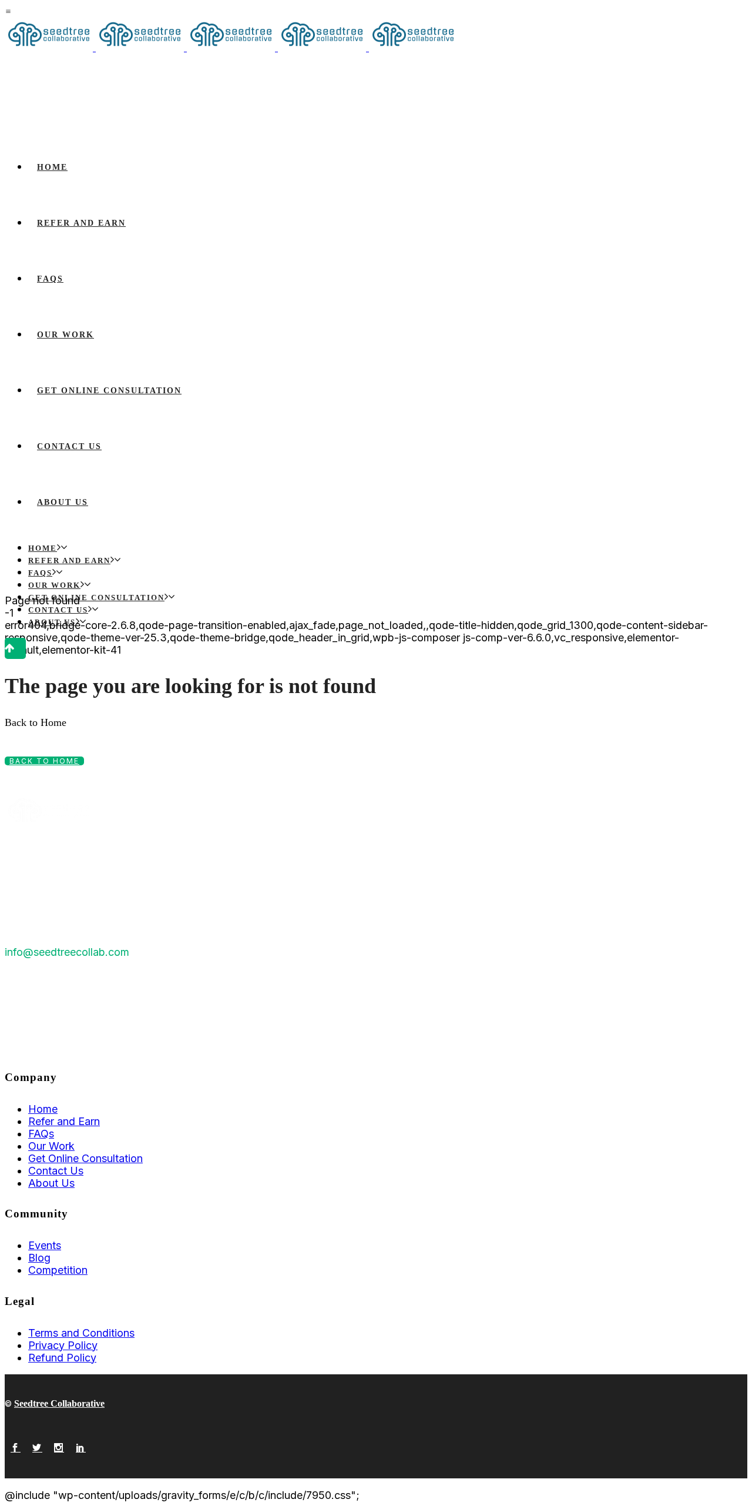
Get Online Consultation (85, 1158)
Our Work (51, 1146)
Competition (58, 1270)
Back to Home (44, 761)
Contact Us (55, 1170)
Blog (39, 1257)
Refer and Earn (64, 1121)
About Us (51, 1183)
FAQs (41, 1133)
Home (43, 1109)
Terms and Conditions (81, 1333)
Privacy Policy (63, 1345)
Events (44, 1245)
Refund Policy (62, 1357)
